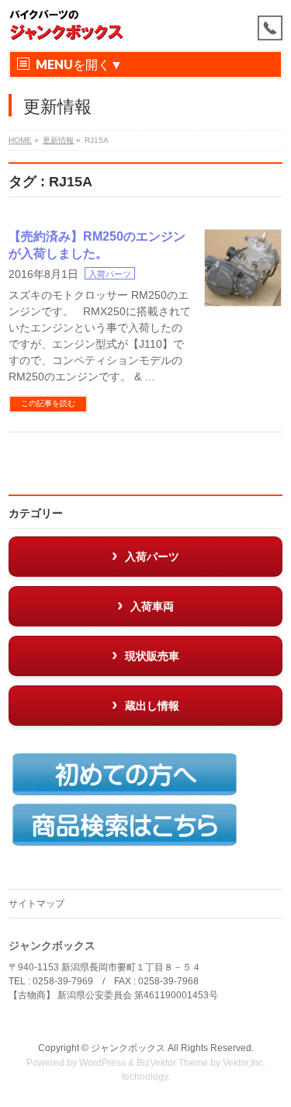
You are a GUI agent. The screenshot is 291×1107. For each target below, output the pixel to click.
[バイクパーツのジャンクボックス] (67, 25)
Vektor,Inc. (244, 1062)
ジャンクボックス (128, 1048)
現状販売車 (152, 656)
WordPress (102, 1062)
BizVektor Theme (172, 1062)
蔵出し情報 (152, 705)
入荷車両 (152, 606)
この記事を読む (48, 403)
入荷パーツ (109, 274)
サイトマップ (36, 903)
